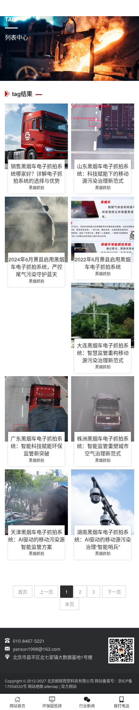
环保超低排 (52, 705)
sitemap (51, 686)
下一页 (114, 591)
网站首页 (17, 705)
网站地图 (35, 686)
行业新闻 (87, 705)
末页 (69, 604)
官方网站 (69, 686)
